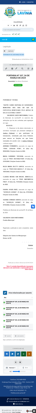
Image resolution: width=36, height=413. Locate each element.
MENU (4, 39)
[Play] (16, 362)
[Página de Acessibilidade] (26, 25)
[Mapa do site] (23, 25)
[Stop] (20, 362)
